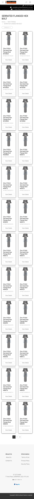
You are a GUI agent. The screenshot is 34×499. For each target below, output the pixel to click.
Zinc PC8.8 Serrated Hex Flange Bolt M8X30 (24, 421)
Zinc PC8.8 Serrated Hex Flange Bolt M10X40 (24, 84)
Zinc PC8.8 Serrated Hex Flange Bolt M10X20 (7, 51)
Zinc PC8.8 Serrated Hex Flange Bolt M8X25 (7, 421)
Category (6, 27)
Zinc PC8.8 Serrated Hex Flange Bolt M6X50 (7, 354)
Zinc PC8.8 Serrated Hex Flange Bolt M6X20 (7, 286)
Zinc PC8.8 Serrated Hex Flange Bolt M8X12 (24, 354)
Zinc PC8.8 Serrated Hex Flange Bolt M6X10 (24, 219)
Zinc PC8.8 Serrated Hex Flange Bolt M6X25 (24, 286)
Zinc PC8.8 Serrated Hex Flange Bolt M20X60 (7, 152)
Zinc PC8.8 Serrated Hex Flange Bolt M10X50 (7, 118)
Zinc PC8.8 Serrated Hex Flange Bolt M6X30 (7, 320)
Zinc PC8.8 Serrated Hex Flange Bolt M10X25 (24, 51)
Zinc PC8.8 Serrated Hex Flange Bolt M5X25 (7, 219)
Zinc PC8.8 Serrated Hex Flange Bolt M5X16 (24, 185)
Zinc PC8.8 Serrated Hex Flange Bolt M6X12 (7, 253)
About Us (8, 457)
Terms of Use (25, 457)
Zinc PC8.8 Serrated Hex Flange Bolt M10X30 (7, 84)
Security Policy (25, 464)
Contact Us (9, 460)
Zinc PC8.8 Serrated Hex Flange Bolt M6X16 (24, 253)
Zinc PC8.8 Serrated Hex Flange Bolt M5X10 (24, 152)
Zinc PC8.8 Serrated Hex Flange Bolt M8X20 (24, 387)
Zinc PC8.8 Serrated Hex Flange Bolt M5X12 (7, 185)
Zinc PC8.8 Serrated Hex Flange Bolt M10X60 (24, 118)
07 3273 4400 (17, 474)
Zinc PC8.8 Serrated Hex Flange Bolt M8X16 (7, 387)
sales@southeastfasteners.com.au (22, 7)
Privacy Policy (25, 460)
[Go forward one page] (20, 437)
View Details (8, 60)
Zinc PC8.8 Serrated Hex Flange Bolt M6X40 (24, 320)
